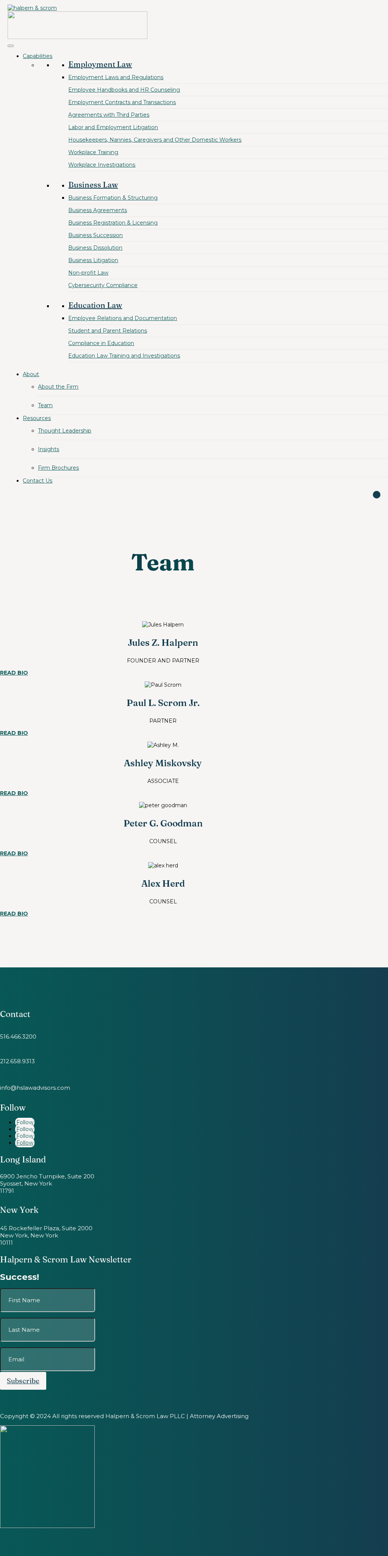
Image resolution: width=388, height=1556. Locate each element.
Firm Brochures (58, 467)
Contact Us (37, 480)
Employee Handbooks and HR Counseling (124, 89)
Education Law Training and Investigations (124, 355)
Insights (48, 449)
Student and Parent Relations (107, 330)
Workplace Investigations (101, 164)
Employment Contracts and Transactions (122, 102)
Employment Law (100, 64)
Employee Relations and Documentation (122, 318)
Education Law (95, 305)
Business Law (93, 184)
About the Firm (58, 386)
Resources (37, 418)
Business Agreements (97, 210)
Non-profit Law (88, 272)
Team (45, 405)
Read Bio (14, 672)
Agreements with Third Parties (108, 114)
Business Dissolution (95, 247)
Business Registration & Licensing (113, 222)
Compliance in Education (101, 343)
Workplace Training (93, 152)
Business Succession (95, 235)
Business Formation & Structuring (113, 197)
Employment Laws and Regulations (115, 77)
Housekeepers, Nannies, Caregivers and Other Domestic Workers (154, 139)
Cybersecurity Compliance (103, 285)
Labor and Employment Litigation (113, 127)
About (31, 374)
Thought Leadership (64, 430)
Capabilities (37, 56)
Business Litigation (93, 260)
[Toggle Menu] (11, 46)
